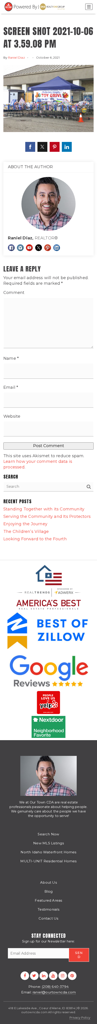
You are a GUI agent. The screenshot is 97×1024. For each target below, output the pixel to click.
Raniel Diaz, (33, 238)
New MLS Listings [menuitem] (48, 843)
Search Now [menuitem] (48, 834)
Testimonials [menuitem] (48, 909)
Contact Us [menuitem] (48, 918)
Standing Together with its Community (43, 509)
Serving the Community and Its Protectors (47, 516)
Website (11, 416)
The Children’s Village (26, 531)
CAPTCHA (38, 963)
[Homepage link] (35, 6)
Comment (13, 292)
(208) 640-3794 (55, 986)
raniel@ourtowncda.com (54, 992)
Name (11, 358)
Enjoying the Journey (25, 523)
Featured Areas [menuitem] (48, 900)
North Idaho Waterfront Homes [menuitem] (48, 852)
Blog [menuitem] (48, 891)
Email (10, 387)
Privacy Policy (79, 1017)
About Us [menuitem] (48, 882)
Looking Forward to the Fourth (35, 538)
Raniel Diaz (16, 57)
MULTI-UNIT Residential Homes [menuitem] (48, 861)
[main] (48, 280)
